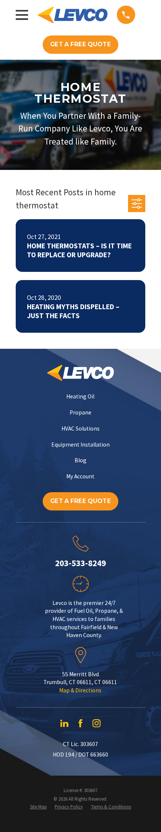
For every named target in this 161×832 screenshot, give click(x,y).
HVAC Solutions (80, 428)
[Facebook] (80, 723)
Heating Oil (80, 396)
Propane (80, 412)
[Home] (72, 15)
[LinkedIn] (64, 723)
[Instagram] (96, 723)
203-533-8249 (80, 563)
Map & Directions (80, 690)
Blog (80, 460)
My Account (80, 476)
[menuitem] (38, 807)
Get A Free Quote (80, 44)
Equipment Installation (80, 444)
